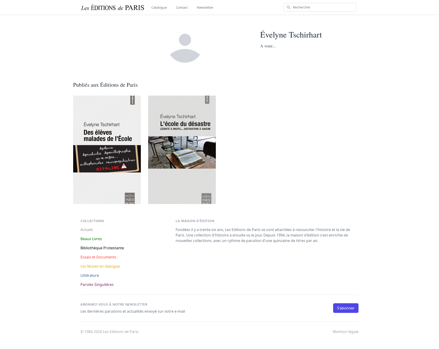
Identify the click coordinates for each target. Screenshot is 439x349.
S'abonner (346, 308)
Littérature (89, 275)
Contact (182, 7)
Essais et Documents (98, 257)
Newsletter (205, 7)
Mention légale (346, 331)
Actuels (86, 229)
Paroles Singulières (97, 284)
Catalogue (159, 7)
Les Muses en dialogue (100, 266)
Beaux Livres (91, 238)
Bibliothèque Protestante (102, 247)
